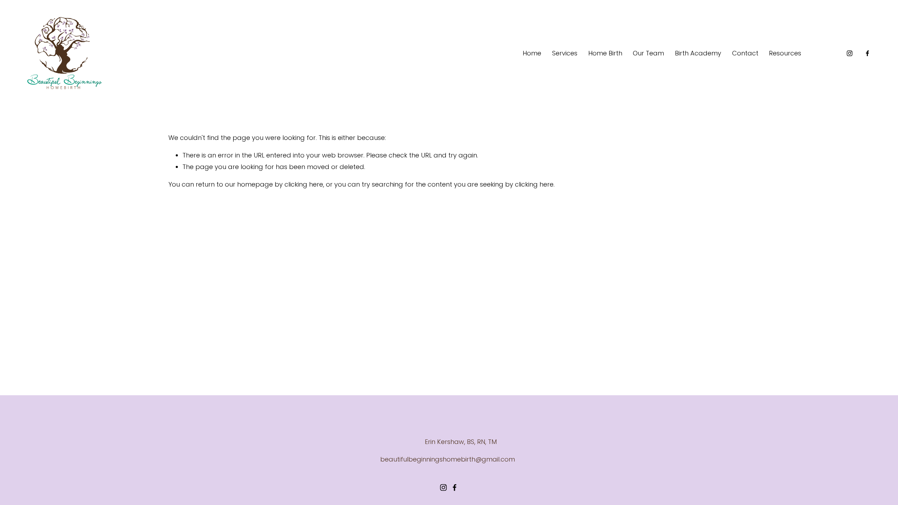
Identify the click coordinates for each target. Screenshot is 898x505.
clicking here (303, 184)
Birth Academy (698, 53)
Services (564, 53)
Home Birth (605, 53)
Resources (785, 53)
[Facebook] (867, 53)
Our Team (648, 53)
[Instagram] (849, 53)
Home (532, 53)
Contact (745, 53)
